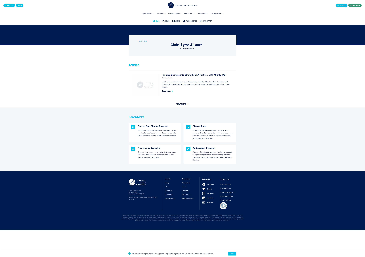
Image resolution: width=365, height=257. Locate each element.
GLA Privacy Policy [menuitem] (226, 196)
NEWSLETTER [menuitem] (207, 21)
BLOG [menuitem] (157, 21)
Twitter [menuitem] (209, 189)
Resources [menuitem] (185, 195)
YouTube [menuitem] (210, 202)
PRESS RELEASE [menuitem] (191, 21)
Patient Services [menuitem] (187, 199)
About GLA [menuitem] (188, 14)
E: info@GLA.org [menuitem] (225, 188)
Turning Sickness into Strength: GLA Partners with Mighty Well (194, 75)
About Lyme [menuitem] (186, 179)
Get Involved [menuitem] (201, 14)
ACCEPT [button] (232, 253)
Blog (20, 5)
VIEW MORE (181, 104)
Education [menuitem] (169, 195)
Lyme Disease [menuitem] (147, 14)
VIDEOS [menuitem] (177, 21)
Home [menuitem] (140, 41)
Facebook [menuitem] (210, 184)
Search (8, 5)
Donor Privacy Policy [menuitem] (227, 192)
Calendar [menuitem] (185, 191)
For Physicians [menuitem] (216, 14)
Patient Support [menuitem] (174, 14)
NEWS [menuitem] (167, 21)
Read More (166, 91)
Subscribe (341, 5)
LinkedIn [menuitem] (210, 198)
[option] (155, 132)
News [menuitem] (167, 187)
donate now (355, 5)
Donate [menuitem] (168, 179)
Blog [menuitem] (145, 41)
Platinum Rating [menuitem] (225, 200)
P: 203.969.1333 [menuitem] (225, 184)
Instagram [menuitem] (210, 193)
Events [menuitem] (184, 187)
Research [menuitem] (160, 14)
